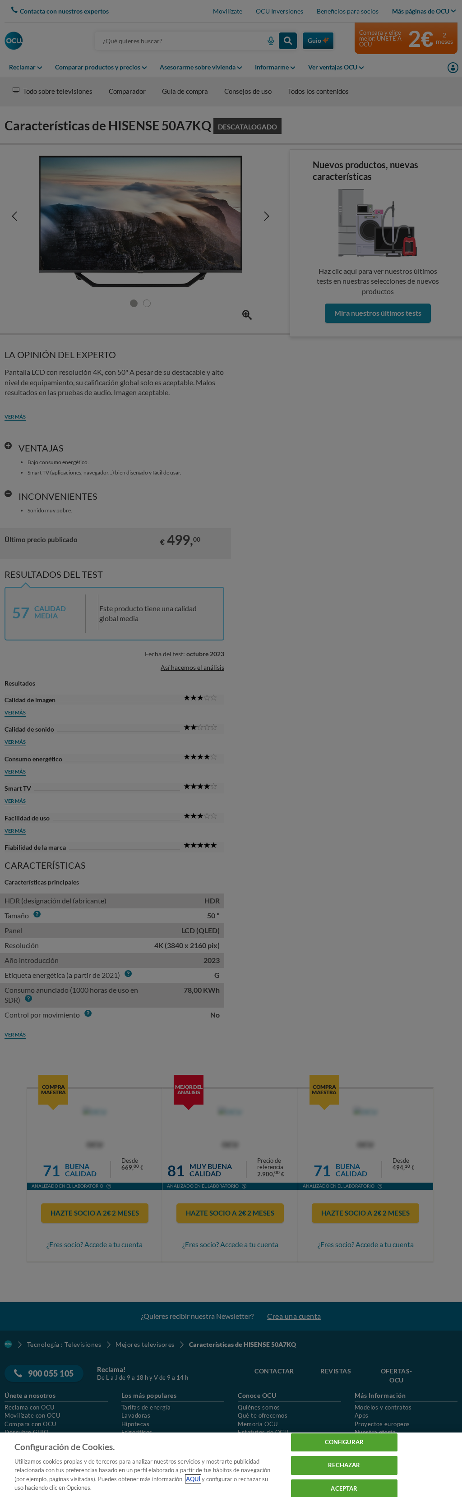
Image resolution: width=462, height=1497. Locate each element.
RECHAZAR (344, 1465)
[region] (231, 1465)
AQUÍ (193, 1479)
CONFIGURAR (344, 1442)
